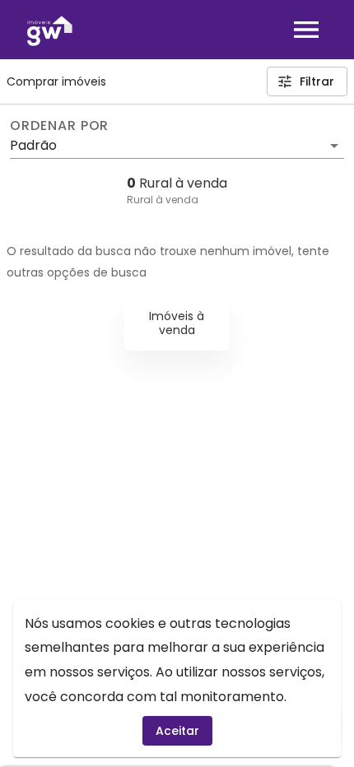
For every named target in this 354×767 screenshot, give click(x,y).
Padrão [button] (33, 145)
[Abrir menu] (306, 29)
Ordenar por (59, 125)
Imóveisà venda (176, 323)
